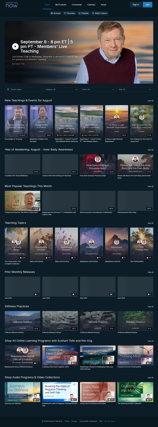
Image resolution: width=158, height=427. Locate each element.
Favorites (71, 13)
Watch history (101, 13)
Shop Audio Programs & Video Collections (32, 377)
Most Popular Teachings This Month (28, 186)
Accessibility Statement (88, 421)
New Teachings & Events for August (28, 100)
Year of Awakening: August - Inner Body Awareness (39, 149)
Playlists (84, 13)
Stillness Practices (17, 306)
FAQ (100, 421)
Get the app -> (110, 421)
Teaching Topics (15, 222)
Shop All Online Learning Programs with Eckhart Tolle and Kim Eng (48, 340)
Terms (67, 421)
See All (150, 101)
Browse (57, 13)
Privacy (74, 421)
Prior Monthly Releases (20, 272)
